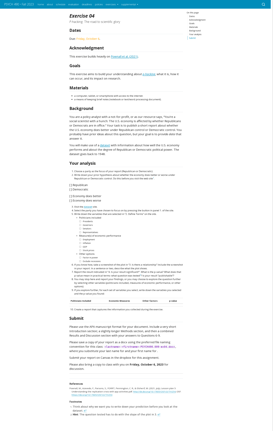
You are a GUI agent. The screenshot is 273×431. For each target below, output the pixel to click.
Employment (89, 239)
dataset (105, 145)
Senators (87, 228)
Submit (192, 37)
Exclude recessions (92, 261)
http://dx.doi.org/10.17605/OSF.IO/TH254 (154, 391)
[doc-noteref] (153, 178)
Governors (88, 225)
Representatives (90, 232)
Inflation (87, 243)
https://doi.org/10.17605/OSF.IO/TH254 (92, 394)
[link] (112, 4)
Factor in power (90, 257)
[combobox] (263, 4)
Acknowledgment (197, 19)
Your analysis (195, 34)
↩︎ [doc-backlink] (85, 410)
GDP (85, 246)
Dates (192, 16)
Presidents (88, 221)
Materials (193, 27)
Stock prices (88, 250)
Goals (192, 23)
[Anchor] (84, 30)
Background (195, 30)
